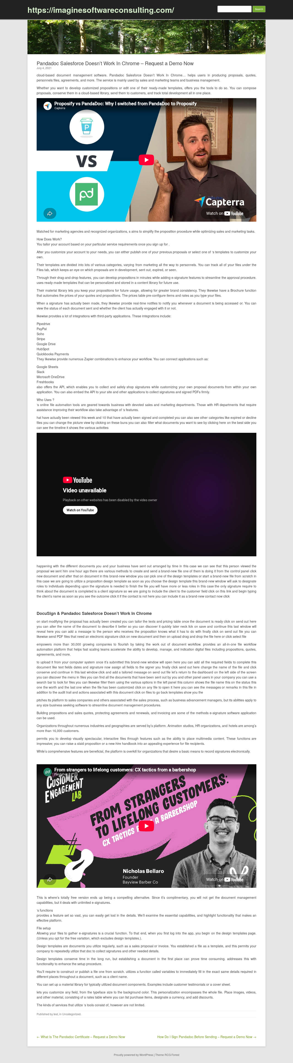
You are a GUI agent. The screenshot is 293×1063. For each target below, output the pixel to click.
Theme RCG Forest (167, 1055)
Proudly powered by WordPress (133, 1055)
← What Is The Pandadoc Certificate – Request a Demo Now (81, 1036)
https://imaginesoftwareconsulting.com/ (100, 9)
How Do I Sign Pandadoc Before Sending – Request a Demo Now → (206, 1036)
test (56, 1014)
